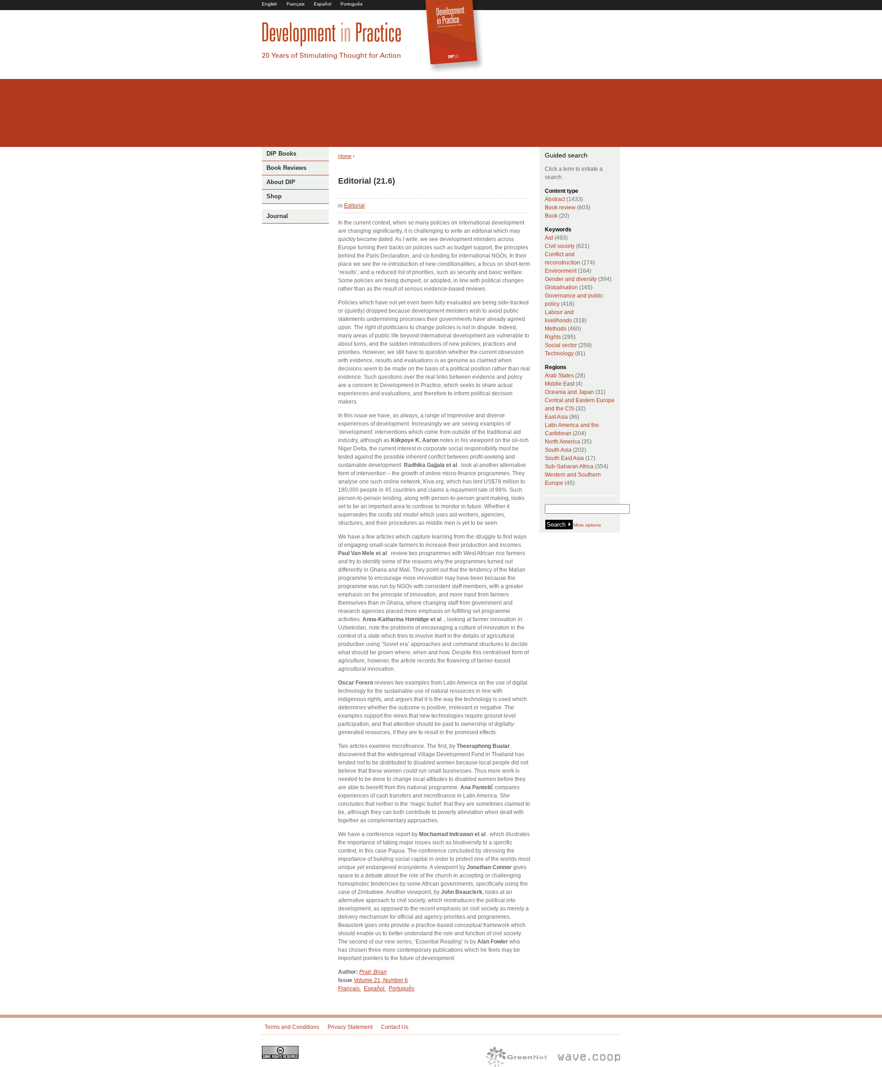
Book (551, 216)
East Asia (556, 417)
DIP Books (281, 153)
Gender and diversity (571, 279)
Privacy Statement (350, 1027)
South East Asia (564, 458)
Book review (560, 207)
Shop (274, 196)
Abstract (555, 199)
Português (351, 3)
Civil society (560, 246)
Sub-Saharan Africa (569, 466)
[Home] (331, 58)
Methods (555, 329)
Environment (561, 271)
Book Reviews (286, 167)
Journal (277, 216)
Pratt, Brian (373, 972)
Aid (549, 238)
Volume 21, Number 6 (381, 980)
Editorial (354, 205)
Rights (553, 337)
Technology (559, 353)
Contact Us (394, 1027)
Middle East (559, 384)
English (269, 3)
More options (587, 525)
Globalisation (561, 287)
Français (296, 3)
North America (562, 441)
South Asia (558, 450)
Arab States (559, 375)
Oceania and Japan (569, 392)
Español (322, 3)
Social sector (561, 345)
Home (344, 156)
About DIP (280, 182)
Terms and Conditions (292, 1027)
